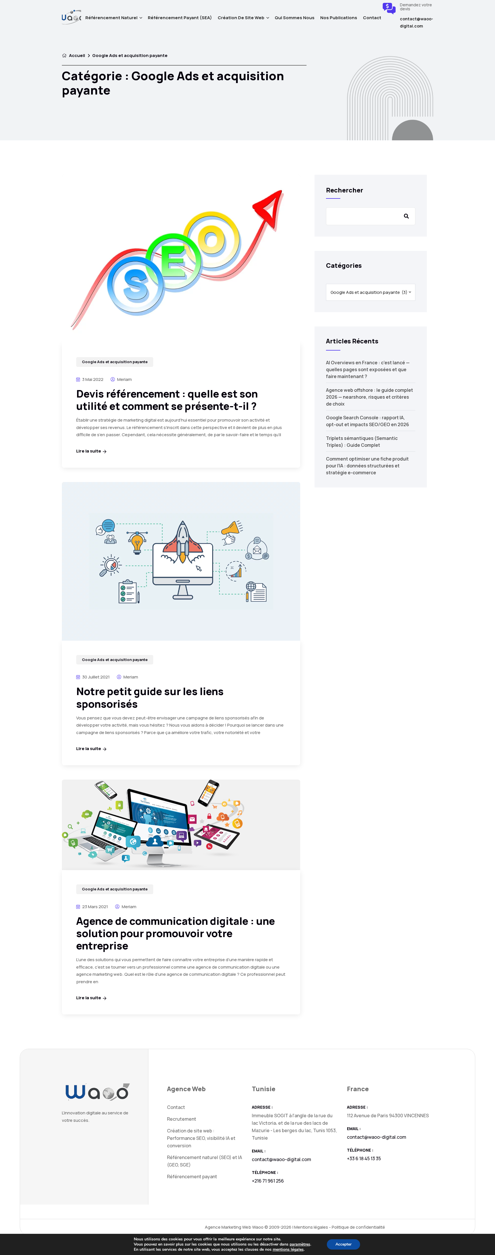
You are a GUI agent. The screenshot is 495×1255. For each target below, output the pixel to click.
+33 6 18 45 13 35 (364, 1158)
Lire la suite (88, 451)
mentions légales (288, 1249)
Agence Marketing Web (228, 1227)
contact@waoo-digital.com (416, 22)
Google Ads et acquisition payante (115, 361)
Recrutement (181, 1119)
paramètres (300, 1244)
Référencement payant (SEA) (180, 18)
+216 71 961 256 (268, 1181)
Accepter (343, 1244)
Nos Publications (338, 18)
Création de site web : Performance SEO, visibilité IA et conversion (201, 1138)
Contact (372, 18)
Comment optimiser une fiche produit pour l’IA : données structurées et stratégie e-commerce (367, 466)
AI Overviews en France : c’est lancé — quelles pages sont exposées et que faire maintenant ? (368, 369)
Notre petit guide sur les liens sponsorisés (150, 697)
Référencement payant (192, 1176)
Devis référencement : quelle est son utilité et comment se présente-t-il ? (167, 400)
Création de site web (241, 18)
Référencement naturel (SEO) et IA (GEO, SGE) (204, 1161)
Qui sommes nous (295, 18)
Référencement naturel (111, 18)
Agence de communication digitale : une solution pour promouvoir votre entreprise (175, 933)
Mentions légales (311, 1227)
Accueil (76, 55)
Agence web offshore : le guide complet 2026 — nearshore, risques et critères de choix (369, 397)
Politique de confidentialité (358, 1227)
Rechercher (344, 190)
